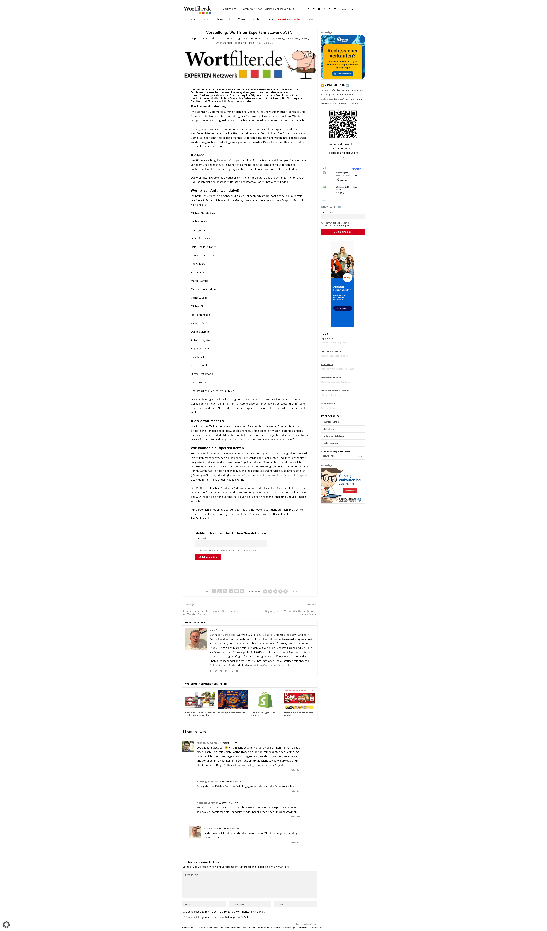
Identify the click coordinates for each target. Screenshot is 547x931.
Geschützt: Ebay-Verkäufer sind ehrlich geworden (200, 713)
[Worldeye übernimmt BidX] (233, 699)
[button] (6, 924)
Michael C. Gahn (207, 742)
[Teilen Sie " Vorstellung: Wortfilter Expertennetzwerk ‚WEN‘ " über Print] (242, 591)
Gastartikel (292, 38)
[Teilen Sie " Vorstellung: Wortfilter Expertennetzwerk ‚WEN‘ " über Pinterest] (225, 591)
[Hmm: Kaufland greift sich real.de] (299, 699)
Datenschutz (303, 927)
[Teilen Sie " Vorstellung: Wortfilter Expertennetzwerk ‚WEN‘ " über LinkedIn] (231, 591)
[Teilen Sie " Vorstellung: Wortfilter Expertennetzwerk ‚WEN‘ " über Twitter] (219, 591)
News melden (249, 927)
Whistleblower (188, 927)
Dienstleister (258, 19)
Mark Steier (215, 38)
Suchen (360, 456)
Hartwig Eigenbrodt (209, 781)
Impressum (317, 927)
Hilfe (229, 19)
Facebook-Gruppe (228, 160)
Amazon (272, 38)
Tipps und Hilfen (243, 42)
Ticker (310, 19)
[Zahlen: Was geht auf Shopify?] (266, 699)
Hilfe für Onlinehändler (208, 927)
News (220, 19)
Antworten (295, 770)
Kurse (270, 19)
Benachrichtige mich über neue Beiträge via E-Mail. (217, 917)
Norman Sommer (207, 802)
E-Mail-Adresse (203, 538)
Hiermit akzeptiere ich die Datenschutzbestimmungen (229, 550)
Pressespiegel (289, 927)
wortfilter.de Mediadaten (269, 927)
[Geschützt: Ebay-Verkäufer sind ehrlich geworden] (200, 699)
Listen (304, 38)
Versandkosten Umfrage (290, 19)
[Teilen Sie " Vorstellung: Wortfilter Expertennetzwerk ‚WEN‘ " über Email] (236, 591)
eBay (281, 38)
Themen (206, 19)
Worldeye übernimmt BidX (232, 712)
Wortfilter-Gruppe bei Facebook (270, 665)
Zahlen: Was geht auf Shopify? (263, 713)
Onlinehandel (224, 42)
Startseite (193, 19)
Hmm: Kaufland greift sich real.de (298, 713)
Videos (241, 19)
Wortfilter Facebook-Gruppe (289, 475)
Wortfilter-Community (230, 927)
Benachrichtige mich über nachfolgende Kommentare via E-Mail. (225, 911)
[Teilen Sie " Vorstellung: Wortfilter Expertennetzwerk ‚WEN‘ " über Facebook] (214, 591)
